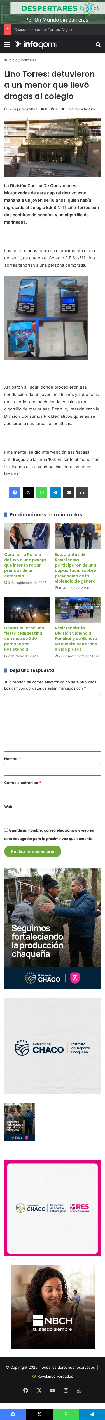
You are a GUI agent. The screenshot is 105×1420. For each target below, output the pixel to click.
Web (8, 806)
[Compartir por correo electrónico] (68, 492)
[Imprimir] (82, 492)
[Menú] (7, 46)
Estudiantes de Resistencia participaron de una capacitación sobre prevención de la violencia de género (75, 568)
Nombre (12, 759)
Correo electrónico (22, 782)
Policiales (29, 60)
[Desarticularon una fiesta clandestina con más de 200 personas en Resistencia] (27, 610)
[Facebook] (14, 492)
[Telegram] (55, 492)
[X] (28, 492)
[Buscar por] (98, 46)
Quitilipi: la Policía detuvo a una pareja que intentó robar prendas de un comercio (25, 565)
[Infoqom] (36, 44)
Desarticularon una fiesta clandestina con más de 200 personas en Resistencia (24, 638)
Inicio (13, 60)
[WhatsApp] (41, 492)
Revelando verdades (55, 1376)
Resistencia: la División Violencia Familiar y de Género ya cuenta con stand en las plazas (76, 638)
